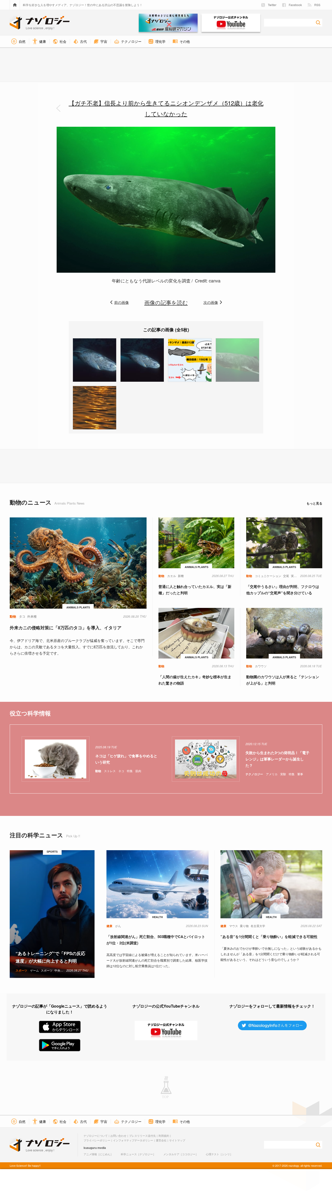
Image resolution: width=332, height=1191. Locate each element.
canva (214, 280)
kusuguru (90, 1148)
